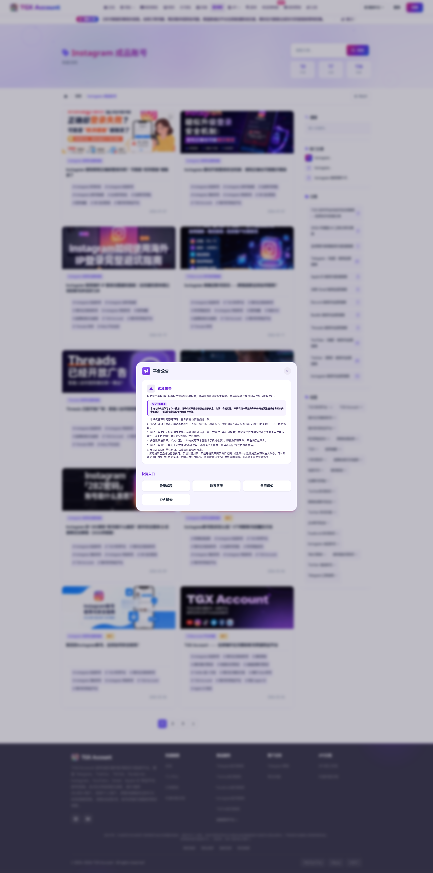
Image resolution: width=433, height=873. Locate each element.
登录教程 (166, 486)
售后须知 (266, 486)
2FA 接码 (166, 499)
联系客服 (216, 486)
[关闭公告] (287, 371)
